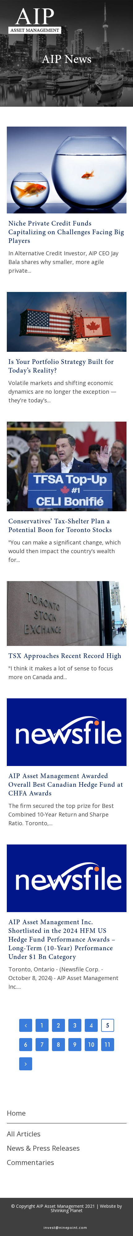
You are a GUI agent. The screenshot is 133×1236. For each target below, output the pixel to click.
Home (16, 1112)
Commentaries (30, 1162)
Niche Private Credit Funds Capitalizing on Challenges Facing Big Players (66, 233)
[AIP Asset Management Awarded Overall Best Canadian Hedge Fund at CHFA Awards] (67, 732)
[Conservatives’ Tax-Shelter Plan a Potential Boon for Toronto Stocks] (67, 466)
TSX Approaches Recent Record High (65, 656)
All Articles (24, 1133)
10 (91, 1044)
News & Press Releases (43, 1148)
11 (108, 1044)
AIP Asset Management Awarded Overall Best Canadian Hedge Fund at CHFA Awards (65, 785)
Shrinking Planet (67, 1210)
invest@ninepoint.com (65, 1227)
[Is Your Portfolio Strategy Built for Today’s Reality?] (67, 322)
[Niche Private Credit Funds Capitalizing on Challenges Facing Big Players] (67, 170)
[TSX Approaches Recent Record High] (67, 613)
